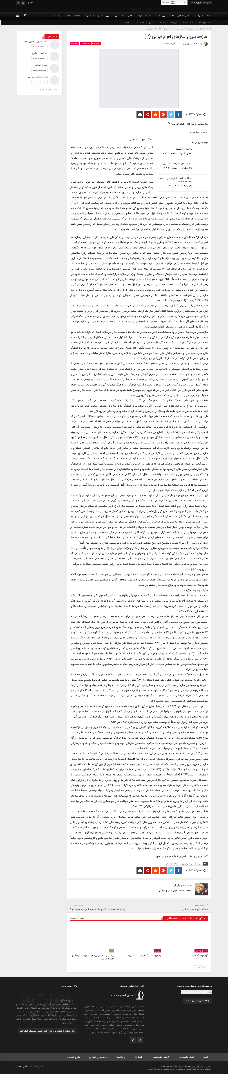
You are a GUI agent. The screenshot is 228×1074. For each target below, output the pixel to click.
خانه (209, 16)
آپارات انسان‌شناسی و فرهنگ (197, 1000)
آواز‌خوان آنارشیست (183, 149)
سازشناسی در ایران (187, 864)
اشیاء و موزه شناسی (204, 22)
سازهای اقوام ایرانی (172, 864)
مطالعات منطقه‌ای (73, 16)
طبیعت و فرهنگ (143, 16)
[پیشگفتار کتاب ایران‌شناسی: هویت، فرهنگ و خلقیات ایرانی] (201, 182)
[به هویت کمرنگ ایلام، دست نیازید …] (201, 167)
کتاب (111, 950)
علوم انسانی (198, 16)
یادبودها (128, 22)
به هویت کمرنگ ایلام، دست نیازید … (176, 163)
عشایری (151, 22)
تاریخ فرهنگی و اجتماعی (168, 22)
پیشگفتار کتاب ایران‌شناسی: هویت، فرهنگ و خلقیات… (175, 180)
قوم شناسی (140, 22)
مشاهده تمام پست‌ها (39, 46)
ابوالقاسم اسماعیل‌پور (38, 77)
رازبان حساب (22, 1066)
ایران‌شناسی (96, 43)
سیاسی (157, 950)
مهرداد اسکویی (41, 65)
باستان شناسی (187, 22)
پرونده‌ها (120, 1057)
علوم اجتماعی (183, 16)
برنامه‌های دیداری (98, 1057)
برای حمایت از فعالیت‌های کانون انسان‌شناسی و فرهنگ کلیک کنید (47, 1031)
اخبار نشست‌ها (186, 1057)
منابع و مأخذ (56, 16)
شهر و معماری (112, 16)
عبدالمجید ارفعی (40, 53)
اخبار (205, 1057)
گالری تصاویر (73, 1057)
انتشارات (138, 1057)
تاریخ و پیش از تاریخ (94, 16)
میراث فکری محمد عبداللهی (195, 909)
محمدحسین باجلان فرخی (35, 41)
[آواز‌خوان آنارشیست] (201, 152)
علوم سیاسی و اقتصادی (164, 16)
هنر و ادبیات (127, 16)
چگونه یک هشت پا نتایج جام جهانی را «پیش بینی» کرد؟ (97, 909)
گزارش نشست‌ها (160, 1057)
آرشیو (198, 864)
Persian (166, 2)
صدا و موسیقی (85, 43)
